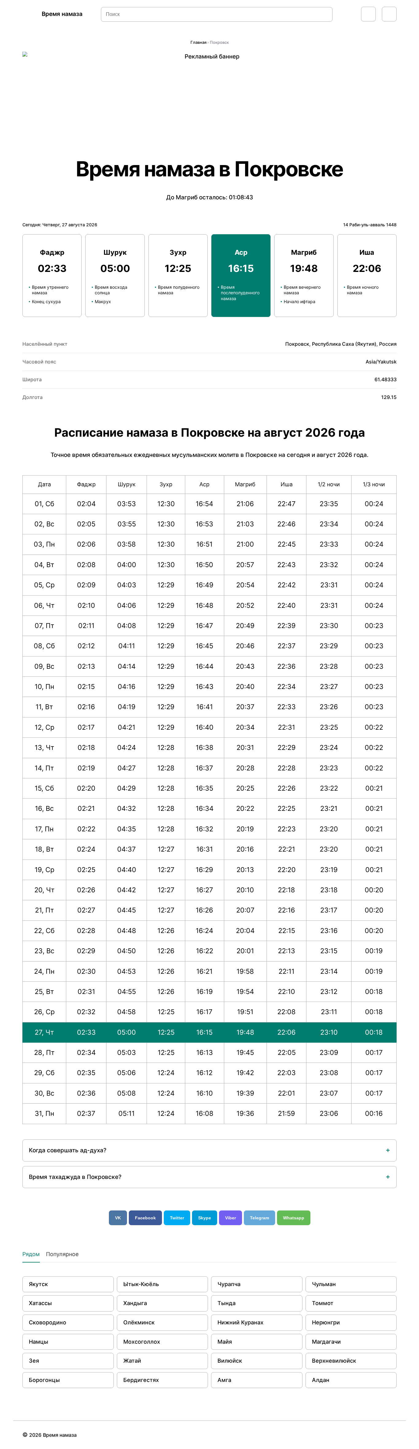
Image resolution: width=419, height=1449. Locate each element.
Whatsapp (293, 1217)
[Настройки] (389, 14)
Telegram (259, 1217)
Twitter (177, 1217)
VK (118, 1217)
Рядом (31, 1254)
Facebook (145, 1217)
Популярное (62, 1254)
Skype (204, 1217)
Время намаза (62, 13)
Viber (230, 1217)
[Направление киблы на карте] (368, 14)
